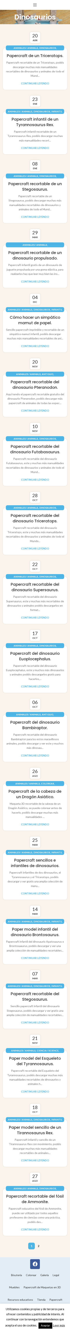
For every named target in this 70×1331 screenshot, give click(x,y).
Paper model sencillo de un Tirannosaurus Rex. (35, 1130)
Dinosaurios (47, 47)
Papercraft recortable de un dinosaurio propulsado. (35, 255)
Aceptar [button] (45, 1325)
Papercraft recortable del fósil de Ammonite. (35, 1198)
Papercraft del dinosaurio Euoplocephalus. (35, 656)
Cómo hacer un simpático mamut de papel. (35, 320)
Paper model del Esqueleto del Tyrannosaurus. (35, 1061)
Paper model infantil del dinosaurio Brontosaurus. (35, 932)
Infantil (56, 111)
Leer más (59, 1325)
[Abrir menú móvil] (35, 5)
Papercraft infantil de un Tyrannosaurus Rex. (35, 121)
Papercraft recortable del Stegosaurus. (35, 996)
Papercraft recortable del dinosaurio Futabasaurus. (35, 449)
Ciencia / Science (48, 1050)
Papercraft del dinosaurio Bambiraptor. (35, 725)
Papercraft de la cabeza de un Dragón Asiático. (35, 794)
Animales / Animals (26, 47)
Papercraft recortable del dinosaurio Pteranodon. (35, 384)
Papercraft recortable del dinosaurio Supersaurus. (35, 587)
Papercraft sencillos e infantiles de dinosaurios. (35, 862)
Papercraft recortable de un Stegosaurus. (35, 186)
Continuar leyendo (35, 83)
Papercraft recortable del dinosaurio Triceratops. (35, 518)
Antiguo (47, 374)
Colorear (47, 783)
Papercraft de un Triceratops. (35, 55)
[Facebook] (35, 1264)
